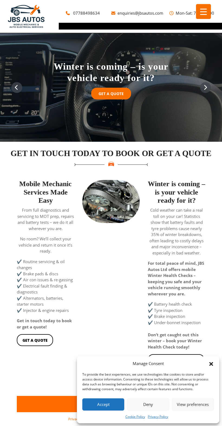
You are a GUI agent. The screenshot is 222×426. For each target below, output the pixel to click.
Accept (103, 404)
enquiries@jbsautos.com (140, 13)
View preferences (193, 404)
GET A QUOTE (115, 95)
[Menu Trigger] (203, 11)
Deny (148, 404)
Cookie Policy (135, 416)
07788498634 (86, 13)
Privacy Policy (158, 416)
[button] (211, 363)
